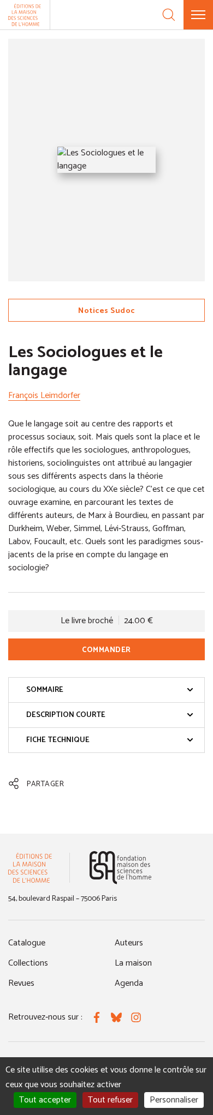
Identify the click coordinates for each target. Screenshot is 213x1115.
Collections (28, 963)
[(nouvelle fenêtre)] (120, 867)
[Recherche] (169, 14)
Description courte (65, 715)
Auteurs (129, 943)
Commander (106, 650)
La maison (133, 963)
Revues (21, 983)
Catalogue (26, 943)
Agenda (129, 983)
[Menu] (198, 14)
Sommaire (44, 690)
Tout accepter (45, 1100)
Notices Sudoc (106, 311)
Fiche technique (58, 740)
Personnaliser (174, 1100)
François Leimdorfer (44, 395)
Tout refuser (110, 1100)
